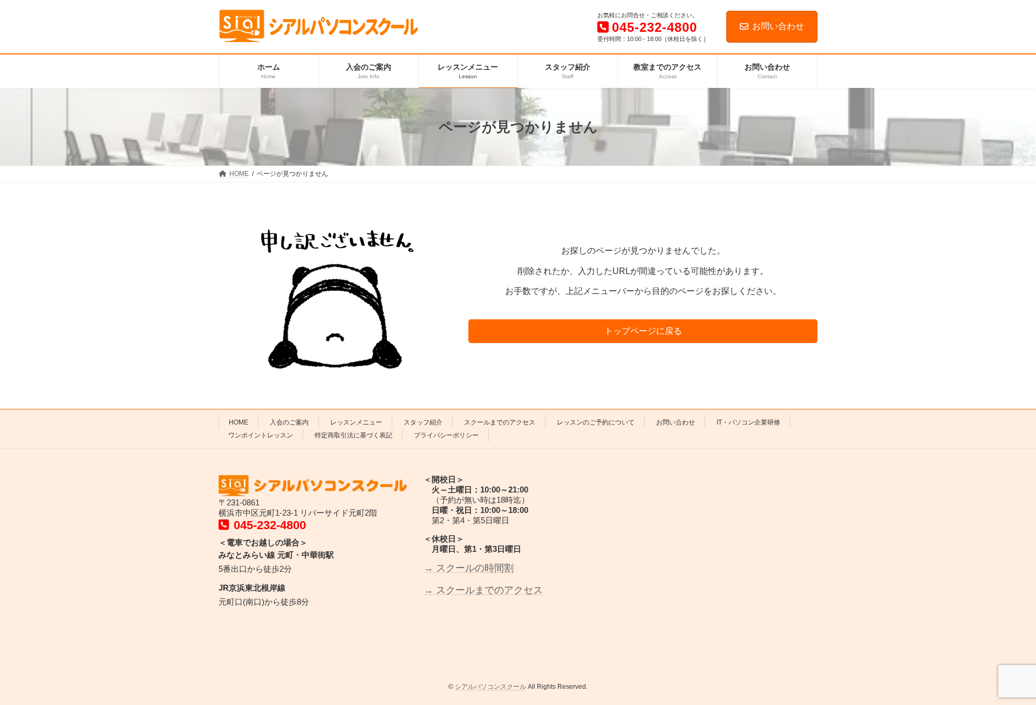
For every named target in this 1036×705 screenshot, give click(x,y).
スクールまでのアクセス (499, 422)
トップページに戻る (643, 331)
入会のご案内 (289, 422)
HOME (238, 422)
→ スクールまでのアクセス (483, 589)
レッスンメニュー (356, 422)
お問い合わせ (778, 26)
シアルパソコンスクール (490, 686)
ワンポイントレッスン (260, 435)
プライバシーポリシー (446, 435)
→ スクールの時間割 (469, 568)
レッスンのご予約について (596, 422)
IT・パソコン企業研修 (748, 422)
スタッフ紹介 (423, 422)
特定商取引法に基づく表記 (353, 435)
